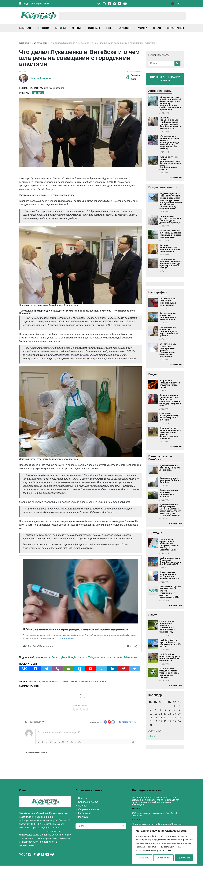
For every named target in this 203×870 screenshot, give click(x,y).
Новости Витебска (95, 681)
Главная (25, 28)
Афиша (142, 28)
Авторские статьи (160, 90)
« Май (151, 736)
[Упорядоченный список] (55, 742)
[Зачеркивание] (51, 742)
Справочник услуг (88, 802)
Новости (43, 28)
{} (75, 741)
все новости (174, 178)
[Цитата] (63, 742)
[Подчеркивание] (47, 742)
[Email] (68, 668)
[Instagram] (101, 668)
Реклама (83, 817)
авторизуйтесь (128, 722)
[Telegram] (46, 668)
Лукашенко (72, 681)
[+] (79, 741)
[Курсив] (42, 742)
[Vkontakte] (24, 668)
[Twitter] (134, 668)
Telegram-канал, (97, 657)
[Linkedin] (112, 668)
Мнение (77, 28)
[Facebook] (35, 668)
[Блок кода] (67, 742)
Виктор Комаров (41, 78)
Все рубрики (39, 43)
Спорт (152, 615)
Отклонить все (163, 858)
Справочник (175, 28)
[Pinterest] (123, 668)
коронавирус (52, 681)
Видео (152, 374)
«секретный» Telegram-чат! (123, 657)
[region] (164, 845)
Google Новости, (78, 657)
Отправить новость (88, 809)
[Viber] (57, 668)
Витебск (94, 28)
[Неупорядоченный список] (59, 742)
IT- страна (155, 533)
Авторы (60, 28)
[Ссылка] (72, 742)
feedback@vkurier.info (31, 831)
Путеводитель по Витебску (160, 458)
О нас (157, 28)
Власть (35, 681)
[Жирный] (38, 742)
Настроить (144, 858)
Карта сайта (84, 813)
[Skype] (79, 668)
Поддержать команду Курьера (165, 79)
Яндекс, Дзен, (59, 657)
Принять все (184, 858)
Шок (109, 28)
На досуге (124, 28)
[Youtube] (90, 668)
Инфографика (157, 292)
